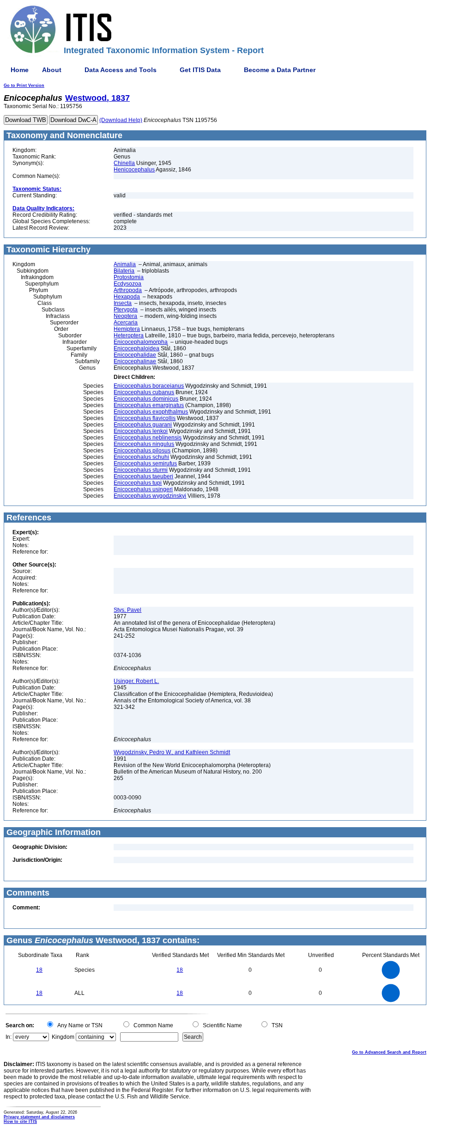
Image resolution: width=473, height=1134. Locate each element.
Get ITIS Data (200, 69)
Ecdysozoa (127, 283)
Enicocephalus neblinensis (148, 437)
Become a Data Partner (279, 69)
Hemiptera (127, 329)
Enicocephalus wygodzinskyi (150, 496)
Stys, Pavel (127, 610)
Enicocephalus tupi (138, 483)
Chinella (124, 163)
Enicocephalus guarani (143, 424)
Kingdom (63, 1037)
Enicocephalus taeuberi (143, 476)
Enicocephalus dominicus (146, 399)
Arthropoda (128, 290)
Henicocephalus (134, 169)
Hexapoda (127, 296)
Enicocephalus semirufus (145, 463)
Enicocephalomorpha (141, 342)
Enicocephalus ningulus (144, 444)
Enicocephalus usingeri (143, 489)
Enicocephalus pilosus (142, 450)
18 (39, 970)
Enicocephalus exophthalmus (151, 411)
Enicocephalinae (135, 361)
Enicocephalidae (135, 355)
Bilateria (124, 271)
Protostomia (129, 277)
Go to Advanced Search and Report (389, 1052)
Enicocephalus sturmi (141, 470)
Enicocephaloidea (136, 348)
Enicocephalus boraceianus (149, 386)
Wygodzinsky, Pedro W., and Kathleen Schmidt (172, 752)
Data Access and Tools (121, 69)
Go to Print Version (24, 85)
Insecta (123, 303)
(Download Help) (120, 120)
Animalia (125, 264)
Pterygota (126, 309)
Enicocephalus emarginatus (149, 405)
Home (20, 69)
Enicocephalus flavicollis (145, 418)
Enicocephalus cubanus (144, 392)
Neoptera (125, 316)
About (51, 69)
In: (9, 1037)
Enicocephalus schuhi (141, 457)
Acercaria (126, 322)
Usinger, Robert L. (136, 681)
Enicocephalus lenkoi (141, 431)
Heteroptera (129, 335)
